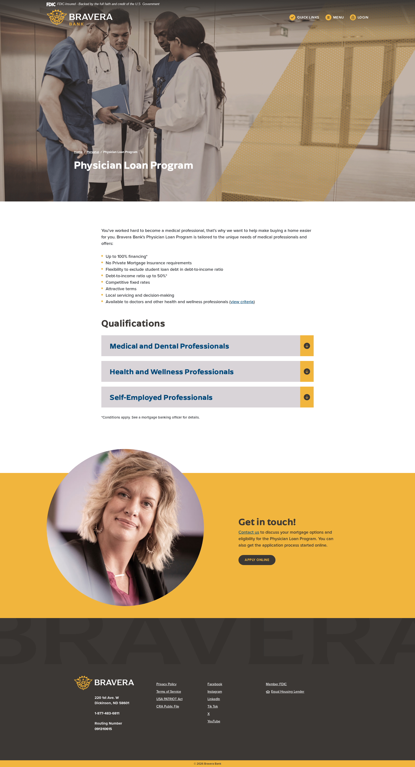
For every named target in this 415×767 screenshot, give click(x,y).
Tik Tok (232, 706)
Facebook (233, 684)
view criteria (242, 302)
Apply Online (260, 559)
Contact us (248, 532)
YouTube (233, 721)
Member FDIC (276, 684)
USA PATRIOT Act (169, 699)
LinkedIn (233, 699)
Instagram (233, 691)
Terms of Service (168, 691)
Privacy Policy (182, 684)
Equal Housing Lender (287, 691)
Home (78, 152)
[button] (207, 345)
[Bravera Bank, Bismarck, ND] (80, 17)
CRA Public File (182, 706)
